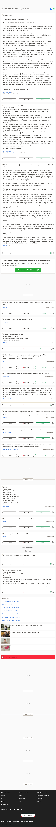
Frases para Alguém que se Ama (10, 610)
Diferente (52, 521)
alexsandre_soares (50, 449)
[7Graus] (9, 824)
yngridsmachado (51, 586)
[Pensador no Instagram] (7, 809)
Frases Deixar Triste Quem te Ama (10, 607)
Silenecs (52, 417)
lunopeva (52, 361)
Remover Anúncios (5, 804)
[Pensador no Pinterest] (14, 809)
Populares (21, 795)
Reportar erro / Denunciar (43, 795)
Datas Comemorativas (42, 792)
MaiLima (52, 342)
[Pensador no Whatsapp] (18, 809)
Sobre (2, 798)
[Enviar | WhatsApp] (54, 9)
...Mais (17, 93)
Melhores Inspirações (5, 792)
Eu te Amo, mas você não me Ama (10, 614)
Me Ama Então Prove (7, 604)
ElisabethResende (51, 558)
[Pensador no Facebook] (10, 809)
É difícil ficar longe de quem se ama (11, 617)
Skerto (53, 536)
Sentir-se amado (16, 152)
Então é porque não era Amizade (10, 601)
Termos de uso (22, 798)
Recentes (3, 795)
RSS (20, 801)
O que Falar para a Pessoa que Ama (11, 620)
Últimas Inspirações (23, 792)
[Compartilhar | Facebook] (51, 9)
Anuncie (39, 801)
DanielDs (52, 307)
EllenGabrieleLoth (51, 398)
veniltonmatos (51, 376)
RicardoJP (52, 432)
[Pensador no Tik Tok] (21, 809)
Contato (2, 801)
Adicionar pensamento (11, 657)
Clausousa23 (51, 506)
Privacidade (39, 798)
